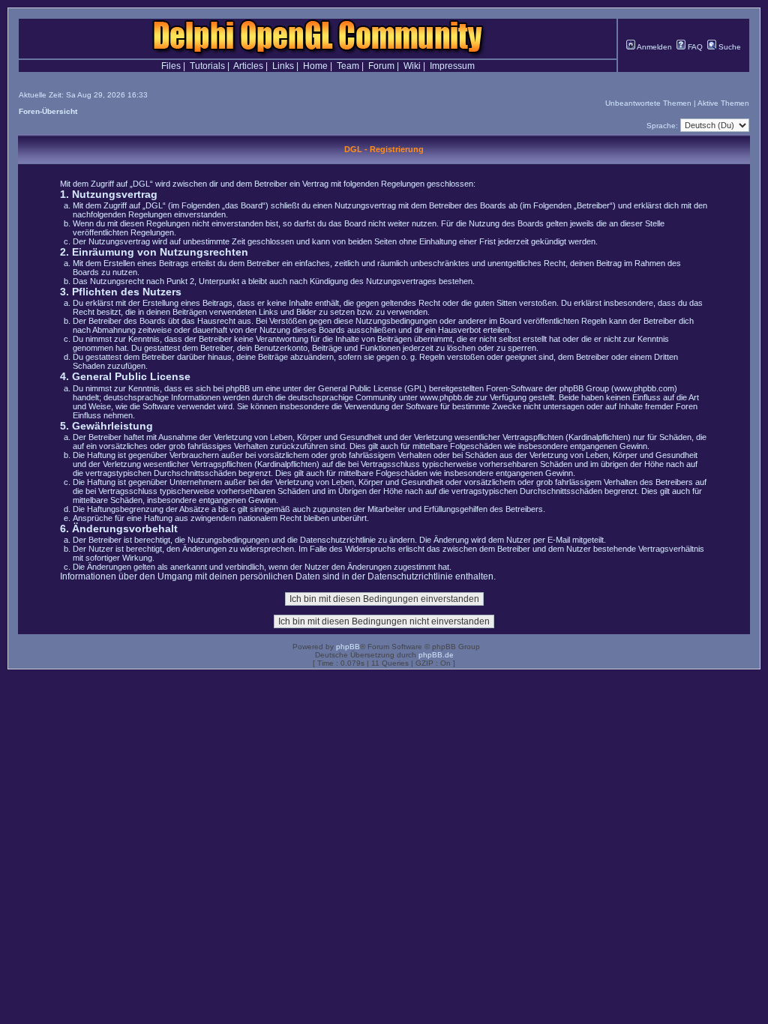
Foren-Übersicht (48, 111)
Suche (728, 47)
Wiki (412, 66)
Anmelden (653, 47)
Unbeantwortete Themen (648, 103)
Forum (381, 66)
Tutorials (207, 66)
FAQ (694, 47)
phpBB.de (436, 655)
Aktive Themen (723, 103)
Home (315, 66)
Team (348, 66)
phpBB (348, 646)
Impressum (452, 66)
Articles (248, 66)
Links (283, 66)
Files (171, 66)
